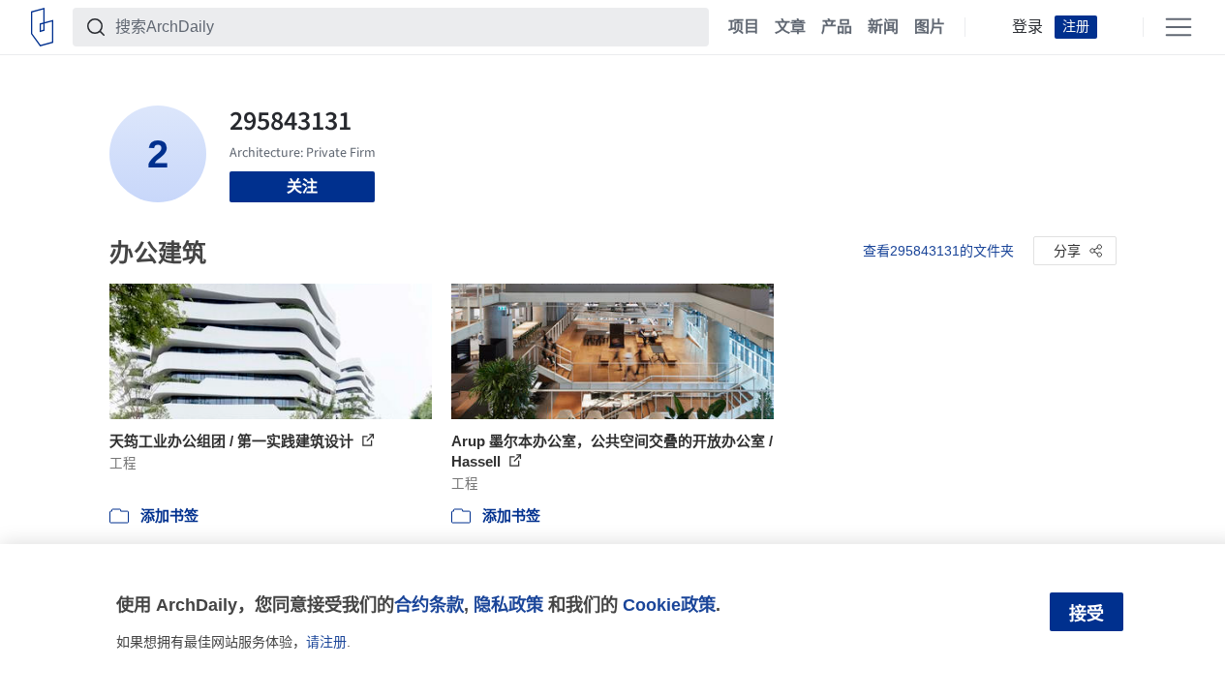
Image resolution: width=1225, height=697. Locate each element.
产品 (836, 27)
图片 (929, 27)
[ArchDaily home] (42, 27)
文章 (790, 27)
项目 (743, 27)
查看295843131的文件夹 (938, 251)
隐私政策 (508, 604)
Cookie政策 (669, 604)
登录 (1027, 27)
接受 (1086, 613)
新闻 (883, 27)
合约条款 (429, 604)
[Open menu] (1178, 27)
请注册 (326, 642)
